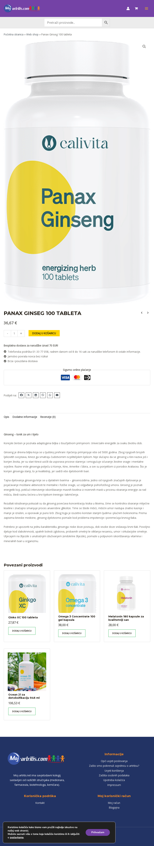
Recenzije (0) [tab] (48, 417)
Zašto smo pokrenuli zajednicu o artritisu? (114, 765)
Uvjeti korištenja (114, 770)
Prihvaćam (97, 832)
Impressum (114, 785)
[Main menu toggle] (146, 8)
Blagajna (114, 807)
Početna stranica (13, 34)
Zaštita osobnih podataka (114, 775)
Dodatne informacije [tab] (25, 417)
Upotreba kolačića (114, 780)
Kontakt (40, 803)
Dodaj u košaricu (44, 333)
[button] (144, 46)
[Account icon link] (128, 8)
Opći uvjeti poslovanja (114, 761)
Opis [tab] (6, 417)
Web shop (32, 34)
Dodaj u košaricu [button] (22, 630)
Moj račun (114, 803)
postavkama (16, 837)
